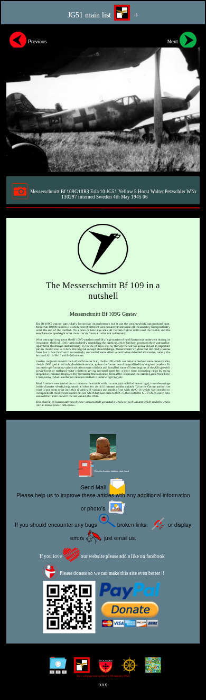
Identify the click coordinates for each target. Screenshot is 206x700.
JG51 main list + (103, 15)
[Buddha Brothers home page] (127, 669)
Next (173, 41)
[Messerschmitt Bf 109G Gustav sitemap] (55, 669)
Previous (36, 41)
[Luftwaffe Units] (79, 669)
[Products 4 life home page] (150, 669)
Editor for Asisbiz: (111, 471)
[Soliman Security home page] (103, 669)
